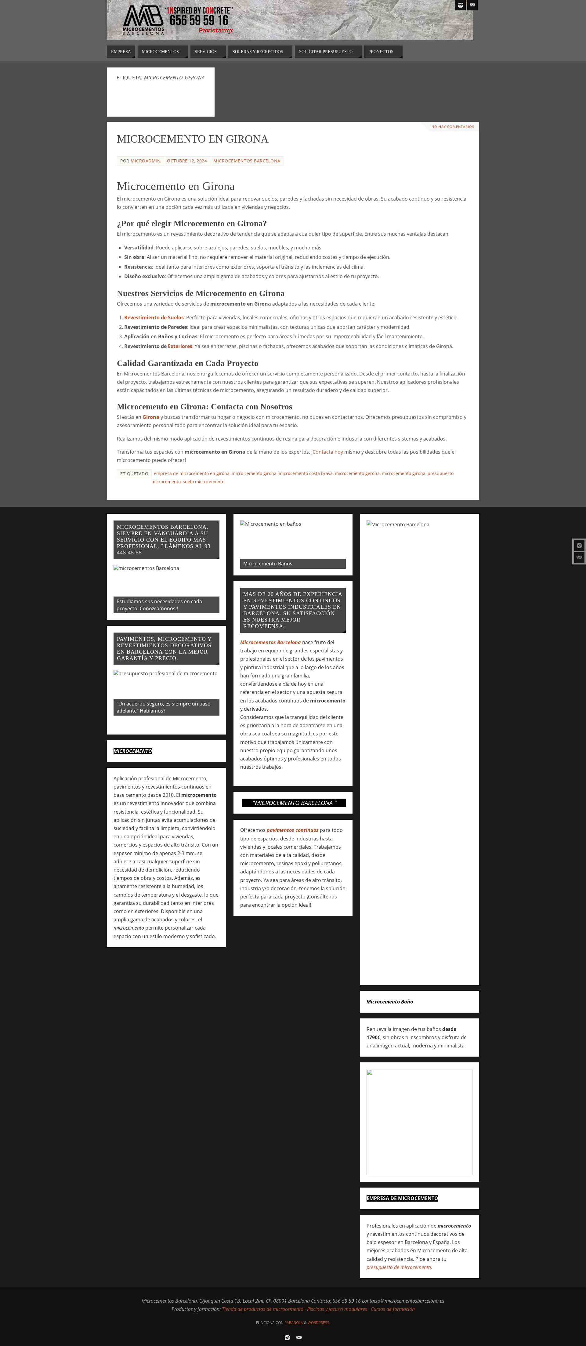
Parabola (293, 1322)
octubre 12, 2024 (187, 161)
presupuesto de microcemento (399, 1267)
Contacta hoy (328, 451)
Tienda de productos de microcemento (262, 1309)
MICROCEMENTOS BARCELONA (246, 161)
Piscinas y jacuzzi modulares (337, 1309)
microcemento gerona (357, 473)
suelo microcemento (203, 481)
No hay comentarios (453, 126)
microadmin (146, 161)
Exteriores (180, 346)
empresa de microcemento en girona (192, 473)
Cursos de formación (393, 1309)
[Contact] (579, 557)
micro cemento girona (254, 473)
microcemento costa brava (306, 473)
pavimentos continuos (293, 830)
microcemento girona (403, 473)
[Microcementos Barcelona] (579, 545)
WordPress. (319, 1322)
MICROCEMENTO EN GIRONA (193, 139)
